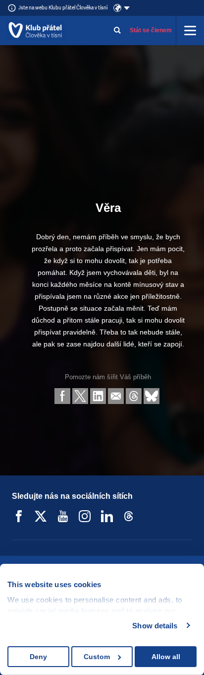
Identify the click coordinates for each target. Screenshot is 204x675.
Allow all (166, 657)
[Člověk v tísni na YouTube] (63, 516)
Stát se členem (151, 30)
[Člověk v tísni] (35, 30)
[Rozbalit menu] (190, 30)
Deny (38, 657)
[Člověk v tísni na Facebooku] (19, 516)
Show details (154, 625)
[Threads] (129, 516)
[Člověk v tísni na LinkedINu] (107, 516)
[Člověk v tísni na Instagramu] (85, 516)
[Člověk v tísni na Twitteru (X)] (41, 516)
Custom (97, 657)
